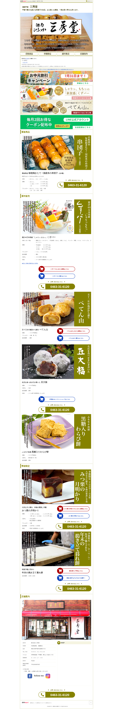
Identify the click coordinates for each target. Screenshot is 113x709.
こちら (27, 58)
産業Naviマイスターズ (41, 702)
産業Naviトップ (33, 702)
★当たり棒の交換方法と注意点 (30, 263)
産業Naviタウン (49, 702)
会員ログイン (90, 1)
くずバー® (25, 62)
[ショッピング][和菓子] (31, 1)
